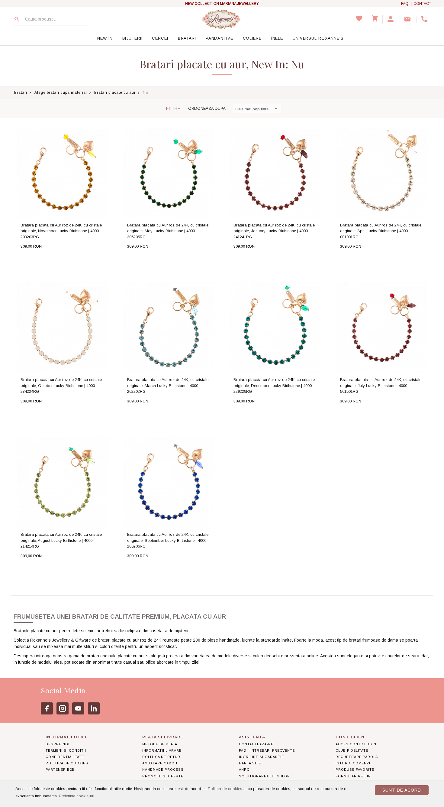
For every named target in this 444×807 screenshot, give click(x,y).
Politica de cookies (225, 788)
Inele (277, 38)
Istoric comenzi (353, 763)
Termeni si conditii (66, 750)
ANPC (244, 769)
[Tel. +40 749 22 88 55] (425, 19)
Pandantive (219, 38)
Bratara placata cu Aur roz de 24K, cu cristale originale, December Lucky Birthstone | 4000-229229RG (274, 385)
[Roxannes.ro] (221, 19)
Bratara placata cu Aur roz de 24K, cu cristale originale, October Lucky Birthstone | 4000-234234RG (61, 385)
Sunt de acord (401, 790)
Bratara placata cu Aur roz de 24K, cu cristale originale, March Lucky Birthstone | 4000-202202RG (167, 385)
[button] (391, 19)
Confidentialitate (65, 757)
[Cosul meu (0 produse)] (375, 19)
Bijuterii (132, 38)
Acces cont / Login (356, 744)
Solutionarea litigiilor (264, 776)
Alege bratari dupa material (60, 92)
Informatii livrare (162, 750)
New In (104, 38)
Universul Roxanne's (318, 38)
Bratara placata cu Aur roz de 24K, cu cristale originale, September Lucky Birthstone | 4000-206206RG (167, 540)
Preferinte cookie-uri (76, 796)
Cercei (160, 38)
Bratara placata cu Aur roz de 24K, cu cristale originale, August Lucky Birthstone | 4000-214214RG (61, 540)
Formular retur (353, 776)
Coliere (252, 38)
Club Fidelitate (352, 750)
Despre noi (57, 744)
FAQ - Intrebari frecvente (267, 750)
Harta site (250, 763)
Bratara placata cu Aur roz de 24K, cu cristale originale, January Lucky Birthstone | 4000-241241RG (274, 231)
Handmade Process (163, 769)
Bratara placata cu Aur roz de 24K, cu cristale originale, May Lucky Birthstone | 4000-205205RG (167, 231)
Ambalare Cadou (159, 763)
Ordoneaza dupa (207, 108)
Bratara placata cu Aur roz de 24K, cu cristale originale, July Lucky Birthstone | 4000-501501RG (380, 385)
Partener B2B (60, 769)
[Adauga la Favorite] (74, 258)
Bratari (187, 38)
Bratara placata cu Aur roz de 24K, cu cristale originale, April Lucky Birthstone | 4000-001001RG (380, 231)
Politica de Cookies (67, 763)
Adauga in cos (43, 258)
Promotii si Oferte (162, 776)
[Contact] (408, 19)
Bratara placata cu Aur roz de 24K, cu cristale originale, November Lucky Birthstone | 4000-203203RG (61, 231)
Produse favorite (355, 769)
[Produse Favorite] (359, 19)
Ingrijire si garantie (261, 757)
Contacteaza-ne (256, 744)
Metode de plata (159, 744)
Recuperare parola (357, 757)
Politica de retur (161, 757)
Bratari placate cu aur (115, 92)
